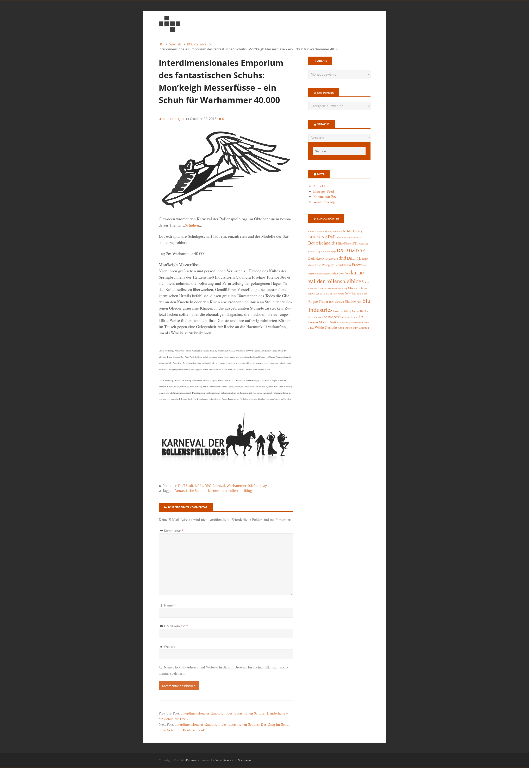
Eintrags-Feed (323, 191)
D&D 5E (357, 250)
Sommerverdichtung (342, 311)
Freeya (357, 264)
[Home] (161, 44)
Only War (350, 293)
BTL (355, 243)
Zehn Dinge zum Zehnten (353, 327)
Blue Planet (344, 243)
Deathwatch (331, 258)
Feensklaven (343, 265)
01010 (310, 231)
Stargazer (244, 760)
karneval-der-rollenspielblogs (231, 490)
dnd (342, 257)
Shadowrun (353, 301)
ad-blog (358, 231)
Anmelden (320, 186)
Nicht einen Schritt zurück (332, 293)
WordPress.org (324, 201)
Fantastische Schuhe (190, 490)
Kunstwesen (331, 288)
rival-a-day (362, 293)
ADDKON (316, 236)
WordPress (223, 760)
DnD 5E (354, 258)
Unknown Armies (349, 317)
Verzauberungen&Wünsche (349, 322)
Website (169, 647)
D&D (342, 250)
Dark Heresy (316, 258)
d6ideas (190, 760)
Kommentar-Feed (325, 196)
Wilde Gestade (326, 327)
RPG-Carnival (215, 485)
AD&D (348, 230)
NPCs (199, 485)
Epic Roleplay (324, 265)
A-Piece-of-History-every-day (328, 231)
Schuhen (192, 225)
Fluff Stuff (185, 485)
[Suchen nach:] (339, 151)
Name (169, 605)
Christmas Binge (328, 251)
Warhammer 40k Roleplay (247, 485)
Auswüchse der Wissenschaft (349, 237)
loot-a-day (342, 288)
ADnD (330, 236)
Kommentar (173, 530)
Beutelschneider (322, 243)
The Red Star (331, 316)
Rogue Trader (318, 301)
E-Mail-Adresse (176, 626)
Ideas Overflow (341, 273)
